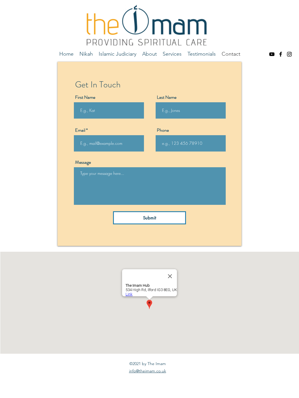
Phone (163, 130)
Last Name (166, 97)
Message (83, 162)
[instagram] (289, 54)
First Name (85, 97)
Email (80, 130)
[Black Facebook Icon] (280, 54)
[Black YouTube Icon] (272, 54)
